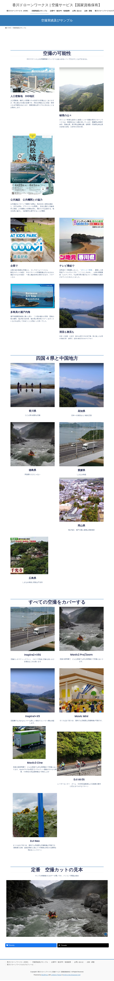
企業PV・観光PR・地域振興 (61, 962)
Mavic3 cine (35, 762)
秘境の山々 (65, 115)
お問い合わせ (78, 962)
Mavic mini (81, 716)
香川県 (32, 411)
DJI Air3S (79, 779)
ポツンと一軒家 (86, 270)
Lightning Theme (56, 975)
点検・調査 (91, 962)
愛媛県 (81, 470)
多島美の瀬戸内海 (20, 312)
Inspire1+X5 (32, 716)
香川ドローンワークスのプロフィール (20, 964)
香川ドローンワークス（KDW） (18, 962)
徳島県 (32, 470)
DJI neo (35, 841)
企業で (14, 265)
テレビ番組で (66, 265)
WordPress (44, 975)
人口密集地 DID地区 (22, 96)
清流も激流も (66, 332)
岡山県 (81, 525)
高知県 (81, 411)
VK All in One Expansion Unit (71, 975)
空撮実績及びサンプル (40, 962)
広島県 (32, 578)
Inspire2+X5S (32, 655)
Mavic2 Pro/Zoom (81, 654)
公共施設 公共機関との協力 (26, 199)
